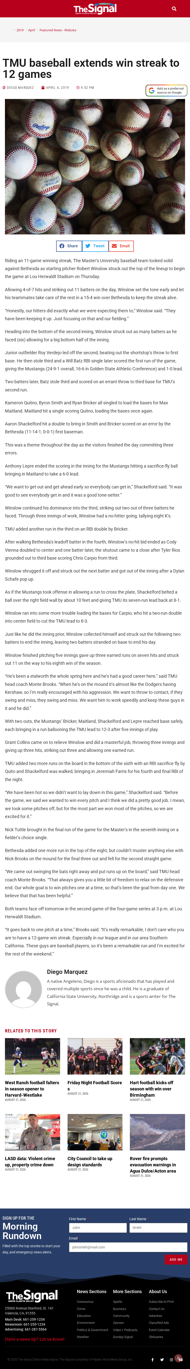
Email (73, 1238)
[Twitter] (162, 1360)
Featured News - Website (58, 30)
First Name (78, 1219)
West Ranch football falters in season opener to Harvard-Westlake (32, 1089)
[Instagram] (171, 1360)
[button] (15, 9)
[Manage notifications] (178, 1358)
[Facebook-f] (152, 1360)
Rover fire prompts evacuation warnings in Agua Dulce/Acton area (153, 1165)
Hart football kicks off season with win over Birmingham (151, 1089)
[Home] (10, 30)
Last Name (138, 1219)
